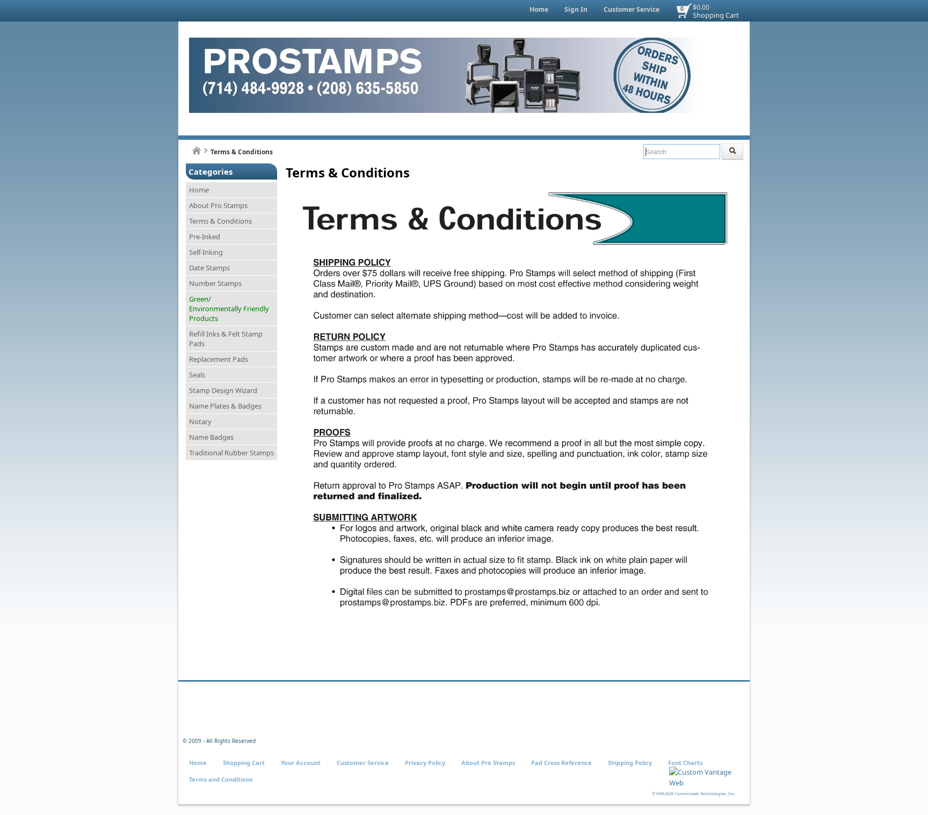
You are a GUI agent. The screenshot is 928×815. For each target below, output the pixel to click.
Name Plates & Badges (225, 406)
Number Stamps (215, 283)
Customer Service (631, 9)
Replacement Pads (218, 359)
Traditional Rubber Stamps (231, 452)
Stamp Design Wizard (223, 390)
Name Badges (211, 437)
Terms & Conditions (220, 221)
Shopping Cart (716, 15)
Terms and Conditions (220, 779)
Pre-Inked (204, 236)
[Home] (196, 150)
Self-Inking (206, 252)
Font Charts (685, 763)
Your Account (301, 763)
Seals (197, 375)
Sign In (576, 9)
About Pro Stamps (218, 205)
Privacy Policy (425, 763)
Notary (200, 421)
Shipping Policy (630, 763)
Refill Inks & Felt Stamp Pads (226, 338)
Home (539, 9)
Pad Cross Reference (561, 763)
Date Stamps (209, 268)
